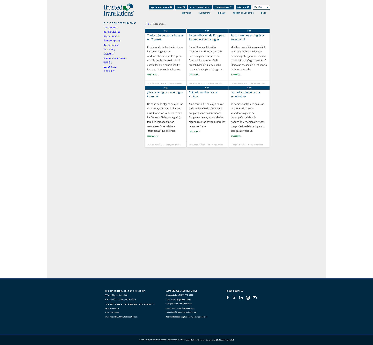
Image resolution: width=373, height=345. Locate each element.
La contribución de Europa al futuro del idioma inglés (207, 37)
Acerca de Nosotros (243, 13)
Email (179, 7)
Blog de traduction (111, 36)
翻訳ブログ (108, 53)
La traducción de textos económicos (246, 94)
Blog (263, 13)
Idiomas (222, 13)
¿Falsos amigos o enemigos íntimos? (165, 94)
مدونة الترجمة (109, 66)
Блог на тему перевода (114, 58)
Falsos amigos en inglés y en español (247, 37)
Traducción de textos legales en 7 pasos (165, 37)
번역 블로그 (109, 71)
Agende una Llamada (160, 7)
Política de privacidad (225, 340)
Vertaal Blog (109, 49)
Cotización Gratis (222, 7)
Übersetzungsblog (111, 40)
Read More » (152, 74)
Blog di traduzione (111, 31)
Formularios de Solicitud (197, 316)
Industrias (204, 13)
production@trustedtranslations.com (181, 312)
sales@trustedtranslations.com (179, 303)
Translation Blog (110, 27)
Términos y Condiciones (206, 340)
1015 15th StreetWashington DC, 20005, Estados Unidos (121, 314)
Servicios (186, 13)
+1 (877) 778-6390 (198, 7)
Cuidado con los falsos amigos (203, 94)
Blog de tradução (111, 45)
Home (148, 23)
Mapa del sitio (190, 340)
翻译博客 (107, 62)
